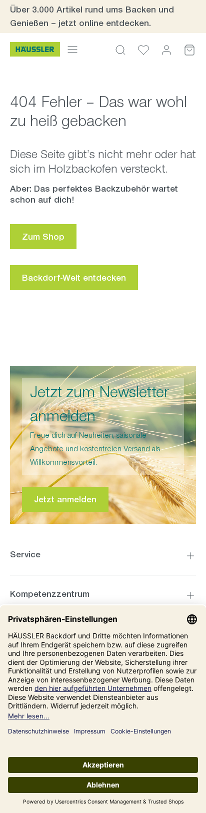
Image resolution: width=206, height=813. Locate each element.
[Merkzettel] (143, 50)
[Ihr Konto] (166, 50)
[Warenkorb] (189, 50)
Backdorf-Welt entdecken (74, 278)
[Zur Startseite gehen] (35, 49)
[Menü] (72, 49)
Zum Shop (43, 237)
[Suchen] (120, 50)
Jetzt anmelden (65, 499)
